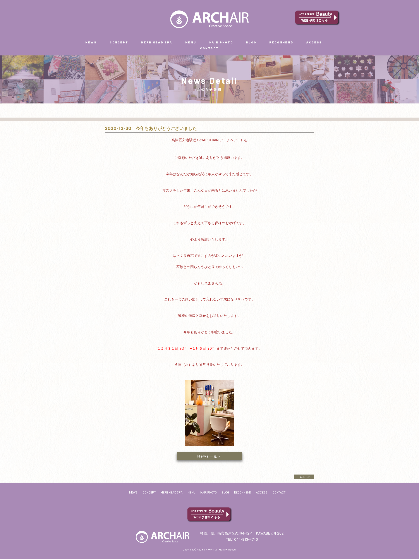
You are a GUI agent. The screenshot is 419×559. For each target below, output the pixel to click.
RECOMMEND (281, 42)
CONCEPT (119, 42)
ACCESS (314, 42)
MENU (190, 42)
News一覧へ (209, 456)
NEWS (91, 42)
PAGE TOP (304, 476)
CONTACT (209, 48)
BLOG (251, 42)
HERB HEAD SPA (156, 42)
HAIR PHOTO (221, 42)
